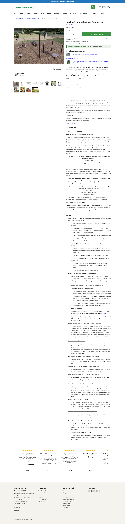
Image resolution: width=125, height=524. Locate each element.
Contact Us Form (42, 493)
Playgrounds (73, 13)
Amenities (101, 13)
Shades (49, 13)
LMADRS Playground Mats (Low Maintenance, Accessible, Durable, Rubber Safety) (90, 62)
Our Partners (41, 501)
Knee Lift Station (71, 97)
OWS (15, 13)
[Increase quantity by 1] (79, 34)
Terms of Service (67, 503)
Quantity (68, 30)
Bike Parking (83, 13)
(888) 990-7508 (105, 7)
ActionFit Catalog (71, 123)
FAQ (64, 495)
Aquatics (35, 13)
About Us (65, 491)
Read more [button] (31, 464)
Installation (41, 497)
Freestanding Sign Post (72, 58)
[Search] (93, 7)
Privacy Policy (66, 505)
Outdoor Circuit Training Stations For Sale (29, 18)
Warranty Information (68, 499)
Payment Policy (67, 501)
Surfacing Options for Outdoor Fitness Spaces (85, 54)
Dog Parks (93, 13)
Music (43, 13)
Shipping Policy (67, 493)
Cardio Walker (71, 88)
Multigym (69, 85)
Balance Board (71, 91)
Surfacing (57, 13)
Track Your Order (42, 491)
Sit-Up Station (71, 94)
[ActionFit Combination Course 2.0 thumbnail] (16, 83)
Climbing (65, 13)
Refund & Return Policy (69, 497)
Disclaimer (65, 507)
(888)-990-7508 (22, 490)
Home (15, 18)
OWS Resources (42, 499)
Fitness (22, 13)
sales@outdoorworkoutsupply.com (84, 43)
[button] (15, 460)
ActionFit (70, 25)
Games (29, 13)
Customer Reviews (43, 495)
